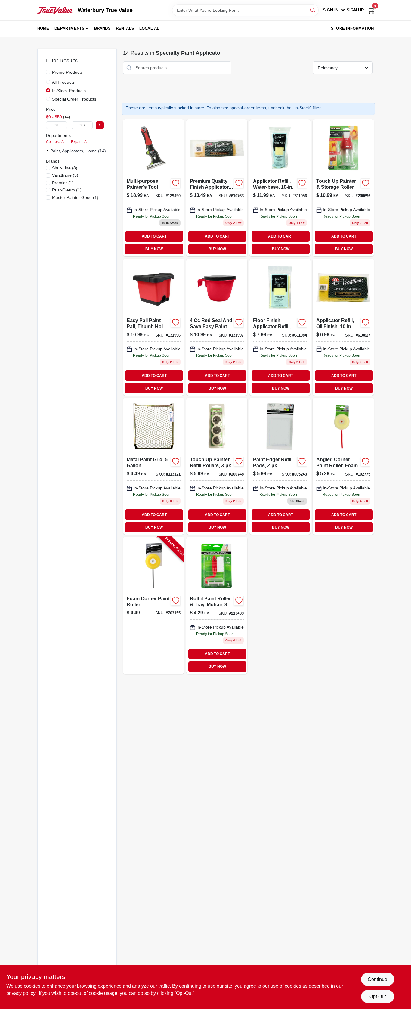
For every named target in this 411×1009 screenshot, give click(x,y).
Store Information (352, 28)
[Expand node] (48, 150)
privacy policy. (21, 993)
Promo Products (67, 72)
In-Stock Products (69, 90)
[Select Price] (100, 125)
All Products (63, 82)
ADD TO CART (154, 236)
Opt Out (377, 996)
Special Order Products (74, 99)
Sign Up (355, 10)
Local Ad (149, 28)
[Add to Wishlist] (176, 183)
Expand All (79, 142)
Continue (377, 979)
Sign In (330, 10)
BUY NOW (154, 249)
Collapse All (56, 142)
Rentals (125, 28)
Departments (69, 28)
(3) (65, 175)
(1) (63, 182)
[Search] (313, 10)
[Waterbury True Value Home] (55, 10)
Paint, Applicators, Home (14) (78, 150)
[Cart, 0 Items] (371, 10)
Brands (102, 28)
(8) (64, 168)
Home (43, 28)
